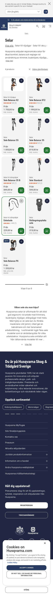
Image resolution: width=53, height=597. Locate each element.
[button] (7, 414)
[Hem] (4, 26)
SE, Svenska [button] (13, 27)
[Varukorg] (44, 26)
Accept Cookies (27, 568)
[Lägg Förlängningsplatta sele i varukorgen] (47, 231)
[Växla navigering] (50, 26)
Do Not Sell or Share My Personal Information (26, 575)
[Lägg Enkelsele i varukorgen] (21, 231)
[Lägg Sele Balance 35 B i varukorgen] (21, 190)
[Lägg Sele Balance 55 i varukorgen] (21, 150)
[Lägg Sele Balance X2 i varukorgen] (21, 110)
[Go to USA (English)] (46, 12)
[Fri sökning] (37, 26)
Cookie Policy (12, 562)
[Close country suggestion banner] (49, 4)
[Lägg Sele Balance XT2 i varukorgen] (47, 110)
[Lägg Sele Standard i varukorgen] (47, 190)
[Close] (45, 543)
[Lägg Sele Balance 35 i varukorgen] (47, 150)
